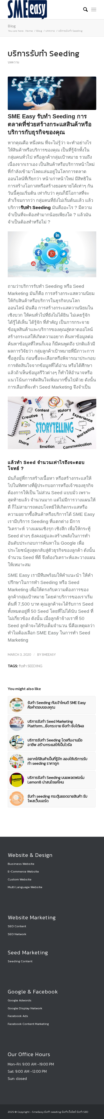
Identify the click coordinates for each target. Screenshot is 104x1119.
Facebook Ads (18, 1016)
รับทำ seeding (30, 666)
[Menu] (93, 9)
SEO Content (17, 926)
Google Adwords (19, 1000)
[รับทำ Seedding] (52, 93)
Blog (12, 26)
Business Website (21, 863)
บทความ (13, 62)
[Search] (83, 9)
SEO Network (17, 934)
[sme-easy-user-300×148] (43, 9)
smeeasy (49, 654)
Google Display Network (25, 1008)
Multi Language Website (25, 887)
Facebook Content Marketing (28, 1024)
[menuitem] (83, 9)
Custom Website (19, 879)
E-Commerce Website (23, 871)
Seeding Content (20, 961)
